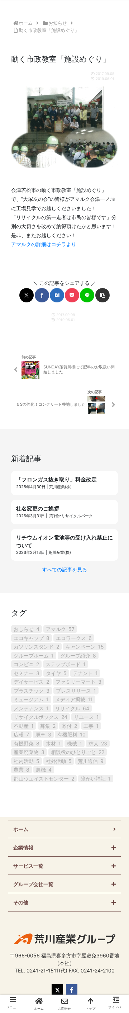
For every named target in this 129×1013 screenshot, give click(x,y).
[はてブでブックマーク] (57, 295)
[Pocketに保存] (72, 295)
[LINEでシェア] (87, 295)
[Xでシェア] (26, 295)
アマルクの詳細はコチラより (43, 244)
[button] (102, 295)
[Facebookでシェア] (42, 295)
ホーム (20, 829)
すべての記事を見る (64, 569)
